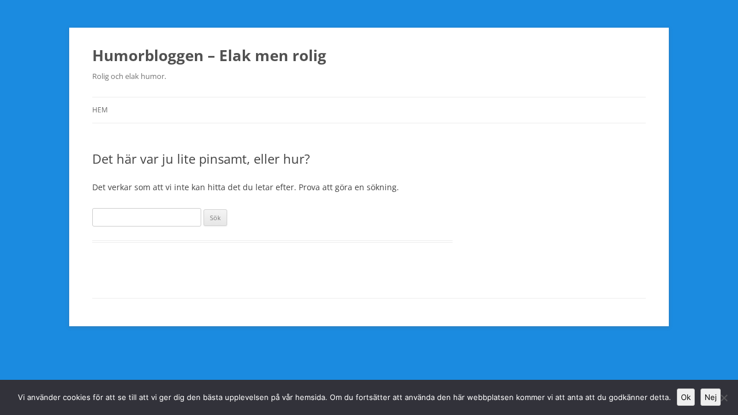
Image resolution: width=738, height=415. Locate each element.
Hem (100, 110)
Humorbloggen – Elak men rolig (209, 55)
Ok (686, 397)
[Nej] (723, 397)
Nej (711, 397)
